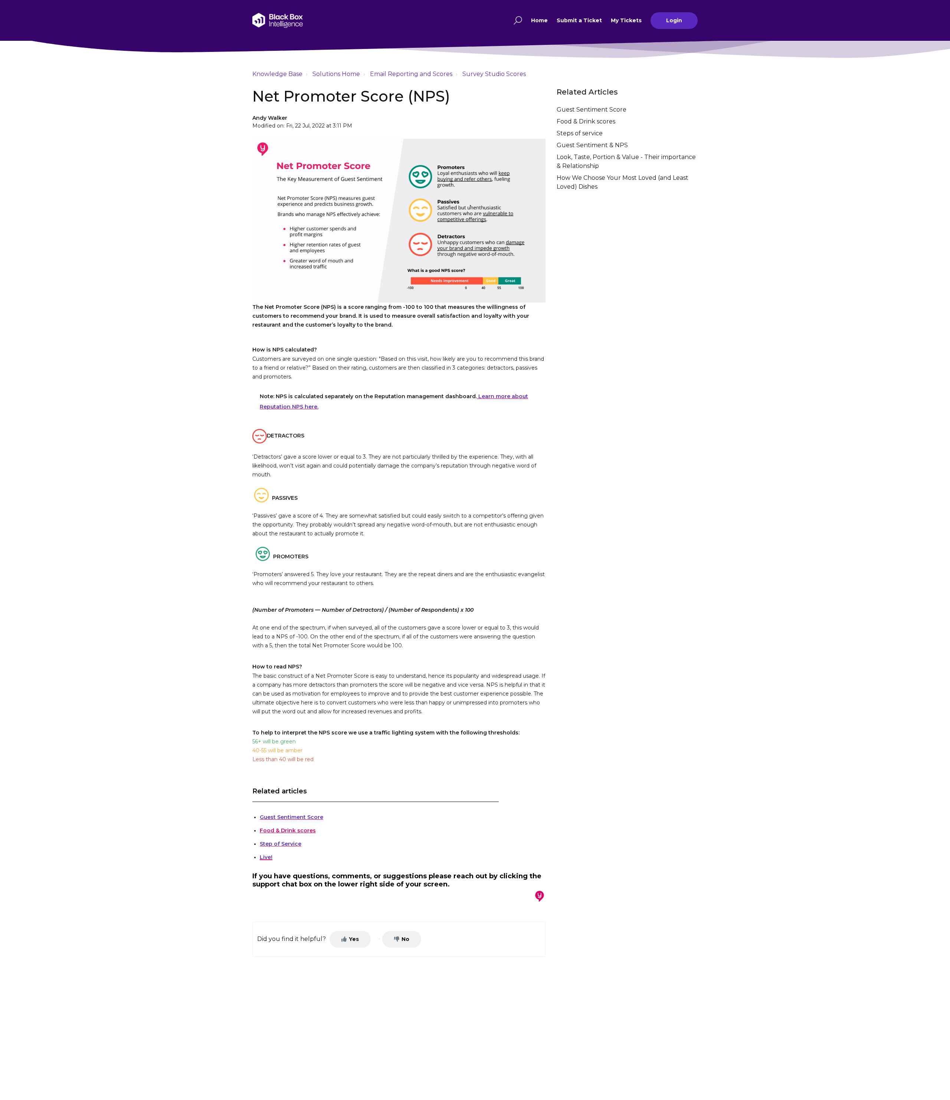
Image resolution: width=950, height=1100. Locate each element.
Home (539, 20)
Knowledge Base (277, 73)
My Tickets (626, 20)
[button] (516, 20)
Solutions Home (336, 73)
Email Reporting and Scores (411, 73)
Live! (266, 857)
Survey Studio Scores (494, 73)
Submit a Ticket (579, 20)
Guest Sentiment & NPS (592, 145)
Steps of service (580, 133)
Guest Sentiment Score (291, 817)
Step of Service (280, 843)
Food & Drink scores (288, 830)
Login (674, 20)
